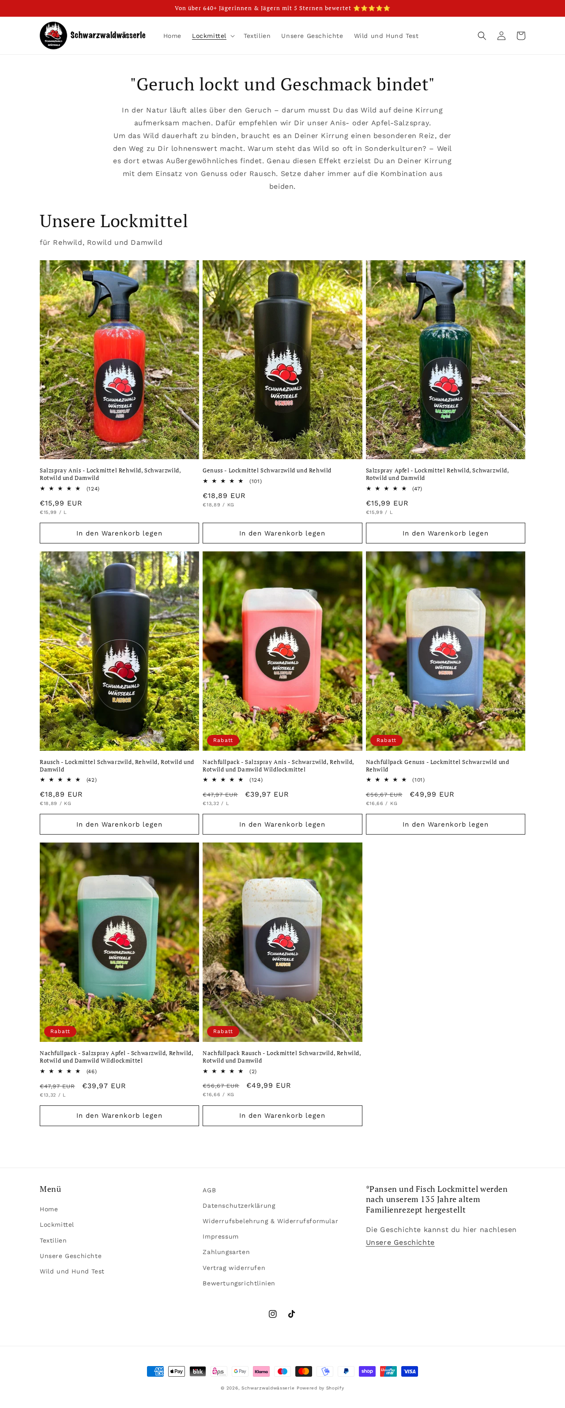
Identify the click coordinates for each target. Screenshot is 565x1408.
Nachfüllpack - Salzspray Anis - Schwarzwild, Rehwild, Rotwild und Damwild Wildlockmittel (278, 765)
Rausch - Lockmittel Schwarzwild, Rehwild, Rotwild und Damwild (117, 765)
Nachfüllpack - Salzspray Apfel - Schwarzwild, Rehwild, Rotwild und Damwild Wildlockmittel (116, 1056)
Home (49, 1209)
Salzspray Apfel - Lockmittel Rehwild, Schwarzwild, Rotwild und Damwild (437, 474)
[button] (212, 35)
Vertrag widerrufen (234, 1267)
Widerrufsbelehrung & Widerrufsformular (270, 1221)
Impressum (220, 1236)
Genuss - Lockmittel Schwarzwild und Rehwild (267, 470)
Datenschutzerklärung (239, 1205)
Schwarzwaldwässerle (267, 1388)
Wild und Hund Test (72, 1271)
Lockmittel (57, 1224)
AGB (209, 1190)
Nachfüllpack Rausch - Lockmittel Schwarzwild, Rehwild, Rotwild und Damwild (282, 1056)
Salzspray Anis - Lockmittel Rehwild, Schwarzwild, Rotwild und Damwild (110, 474)
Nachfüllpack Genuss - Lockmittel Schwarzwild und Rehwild (437, 765)
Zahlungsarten (226, 1251)
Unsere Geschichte (71, 1255)
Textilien (53, 1240)
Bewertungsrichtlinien (239, 1283)
